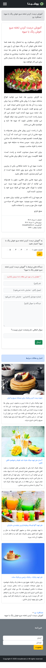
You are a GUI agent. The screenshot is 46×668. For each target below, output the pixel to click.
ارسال (38, 342)
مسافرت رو (38, 612)
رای (39, 253)
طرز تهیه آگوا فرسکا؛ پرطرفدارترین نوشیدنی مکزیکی (24, 525)
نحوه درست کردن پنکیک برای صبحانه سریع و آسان (24, 398)
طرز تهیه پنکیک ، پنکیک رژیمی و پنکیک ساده (27, 577)
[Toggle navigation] (4, 3)
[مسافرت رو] (35, 4)
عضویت (38, 647)
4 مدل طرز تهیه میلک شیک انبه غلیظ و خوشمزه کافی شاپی (24, 461)
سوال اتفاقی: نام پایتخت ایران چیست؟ (26, 329)
